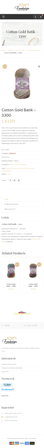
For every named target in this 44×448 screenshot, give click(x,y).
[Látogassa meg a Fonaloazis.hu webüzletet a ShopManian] (7, 385)
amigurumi (9, 168)
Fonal (17, 50)
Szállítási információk (9, 364)
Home (4, 50)
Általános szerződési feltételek (12, 368)
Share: (4, 180)
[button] (39, 66)
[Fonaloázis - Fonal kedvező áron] (22, 7)
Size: (3, 157)
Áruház (10, 50)
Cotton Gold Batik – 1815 (33, 285)
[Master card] (11, 443)
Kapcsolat (5, 371)
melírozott (31, 168)
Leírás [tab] (6, 199)
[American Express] (27, 443)
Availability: (5, 153)
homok (24, 168)
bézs (19, 168)
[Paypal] (22, 443)
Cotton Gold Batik (34, 50)
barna (15, 168)
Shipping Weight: (7, 161)
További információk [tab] (11, 204)
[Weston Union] (32, 443)
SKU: (3, 150)
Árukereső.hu (5, 395)
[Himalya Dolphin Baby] (22, 312)
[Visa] (17, 443)
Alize (23, 50)
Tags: (3, 168)
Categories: (5, 164)
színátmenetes (6, 171)
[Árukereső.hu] (22, 390)
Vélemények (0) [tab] (9, 209)
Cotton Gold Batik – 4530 (11, 285)
